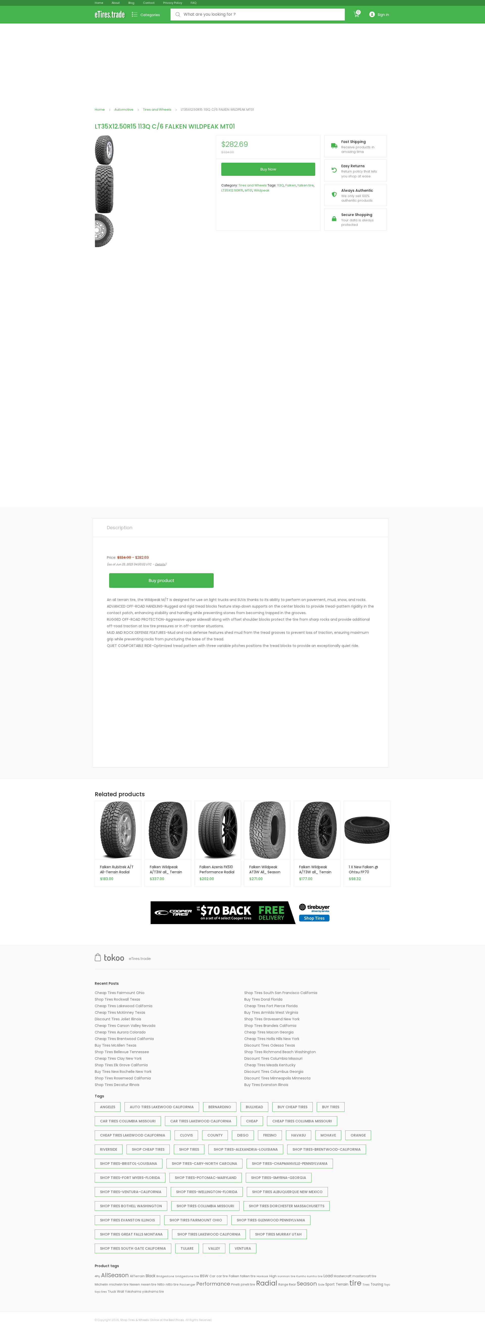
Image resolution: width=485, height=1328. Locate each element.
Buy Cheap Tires (292, 1106)
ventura (243, 1248)
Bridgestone (165, 1276)
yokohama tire (153, 1292)
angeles (107, 1106)
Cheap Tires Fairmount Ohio (119, 992)
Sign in (383, 14)
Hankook (262, 1276)
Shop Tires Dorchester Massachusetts (286, 1206)
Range (283, 1285)
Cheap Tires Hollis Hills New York (271, 1038)
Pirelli (235, 1284)
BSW (204, 1275)
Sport (330, 1284)
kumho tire (315, 1276)
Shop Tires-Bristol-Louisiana (128, 1163)
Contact (149, 3)
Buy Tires (330, 1106)
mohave (328, 1135)
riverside (108, 1149)
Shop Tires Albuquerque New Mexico (287, 1191)
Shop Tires (189, 1149)
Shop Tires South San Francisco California (280, 992)
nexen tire (148, 1284)
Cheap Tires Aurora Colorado (120, 1032)
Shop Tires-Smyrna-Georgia (278, 1177)
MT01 (248, 190)
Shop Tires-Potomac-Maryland (205, 1177)
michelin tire (119, 1284)
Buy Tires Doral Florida (263, 999)
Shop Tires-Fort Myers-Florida (130, 1177)
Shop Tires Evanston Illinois (127, 1220)
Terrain (342, 1284)
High (273, 1276)
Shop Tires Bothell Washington (131, 1206)
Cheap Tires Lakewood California (123, 1005)
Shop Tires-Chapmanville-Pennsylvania (290, 1163)
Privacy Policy (172, 3)
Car (212, 1276)
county (215, 1135)
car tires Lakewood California (200, 1121)
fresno (270, 1135)
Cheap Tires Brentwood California (124, 1038)
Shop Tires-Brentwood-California (327, 1149)
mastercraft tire (364, 1276)
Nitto (161, 1284)
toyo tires (101, 1292)
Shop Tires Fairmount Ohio (195, 1220)
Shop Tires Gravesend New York (272, 1019)
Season (307, 1283)
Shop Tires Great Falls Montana (131, 1234)
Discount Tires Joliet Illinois (118, 1019)
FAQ (193, 3)
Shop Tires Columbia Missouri (205, 1206)
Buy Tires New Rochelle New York (123, 1071)
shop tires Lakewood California (208, 1234)
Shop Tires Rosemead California (123, 1078)
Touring (377, 1284)
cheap (252, 1121)
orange (358, 1135)
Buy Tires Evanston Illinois (266, 1084)
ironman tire (286, 1276)
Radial (266, 1283)
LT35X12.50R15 (232, 190)
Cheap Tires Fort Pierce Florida (271, 1005)
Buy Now (268, 169)
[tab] (119, 528)
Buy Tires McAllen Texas (115, 1045)
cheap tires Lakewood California (132, 1135)
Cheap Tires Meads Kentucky (270, 1065)
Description (119, 527)
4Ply (97, 1276)
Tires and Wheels (157, 109)
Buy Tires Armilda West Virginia (271, 1012)
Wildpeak (262, 190)
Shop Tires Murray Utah (278, 1234)
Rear (292, 1284)
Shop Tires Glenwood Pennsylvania (271, 1220)
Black (150, 1275)
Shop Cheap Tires (148, 1149)
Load (328, 1275)
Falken (290, 185)
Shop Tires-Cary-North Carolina (204, 1163)
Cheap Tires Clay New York (118, 1058)
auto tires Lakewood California (162, 1106)
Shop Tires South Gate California (133, 1248)
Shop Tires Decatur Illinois (117, 1084)
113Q (280, 185)
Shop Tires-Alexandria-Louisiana (246, 1149)
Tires (366, 1285)
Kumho (301, 1276)
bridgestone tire (187, 1276)
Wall (120, 1291)
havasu (298, 1135)
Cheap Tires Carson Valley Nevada (125, 1025)
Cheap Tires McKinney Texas (120, 1012)
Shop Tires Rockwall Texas (117, 999)
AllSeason (115, 1275)
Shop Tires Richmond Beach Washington (280, 1051)
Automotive (123, 109)
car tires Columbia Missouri (128, 1121)
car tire (222, 1276)
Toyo (387, 1285)
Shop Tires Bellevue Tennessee (122, 1051)
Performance (213, 1283)
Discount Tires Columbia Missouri (273, 1058)
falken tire (306, 185)
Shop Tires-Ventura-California (130, 1191)
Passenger (187, 1285)
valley (214, 1248)
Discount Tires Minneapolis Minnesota (277, 1078)
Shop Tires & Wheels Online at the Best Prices (152, 1320)
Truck (112, 1292)
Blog (131, 3)
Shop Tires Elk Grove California (121, 1065)
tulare (187, 1248)
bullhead (254, 1106)
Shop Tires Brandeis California (270, 1025)
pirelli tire (248, 1284)
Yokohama (133, 1292)
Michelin (101, 1284)
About (116, 3)
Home (99, 3)
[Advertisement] (242, 61)
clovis (186, 1135)
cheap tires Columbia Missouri (302, 1121)
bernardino (219, 1106)
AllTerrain (137, 1276)
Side (321, 1285)
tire (355, 1283)
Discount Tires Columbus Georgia (273, 1071)
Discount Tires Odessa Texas (269, 1045)
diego (243, 1135)
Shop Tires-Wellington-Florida (206, 1191)
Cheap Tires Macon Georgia (269, 1032)
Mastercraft (342, 1276)
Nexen (135, 1284)
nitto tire (172, 1284)
